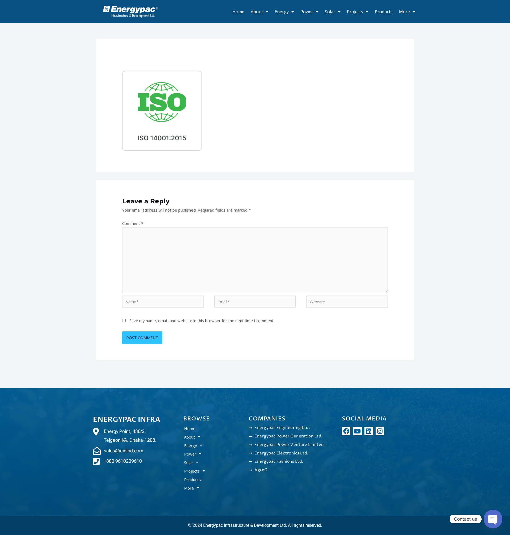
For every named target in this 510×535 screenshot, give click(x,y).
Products (384, 12)
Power (306, 12)
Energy (282, 12)
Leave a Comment (138, 63)
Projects (355, 12)
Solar (330, 12)
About (257, 12)
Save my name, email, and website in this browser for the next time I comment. (201, 320)
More (404, 12)
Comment (132, 223)
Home (238, 12)
